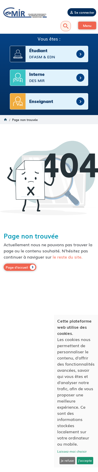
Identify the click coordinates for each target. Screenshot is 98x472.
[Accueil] (24, 12)
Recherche (66, 26)
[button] (87, 25)
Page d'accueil (17, 267)
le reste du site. (68, 257)
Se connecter (84, 12)
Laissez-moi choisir (72, 451)
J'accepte (85, 460)
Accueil (5, 119)
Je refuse (67, 460)
